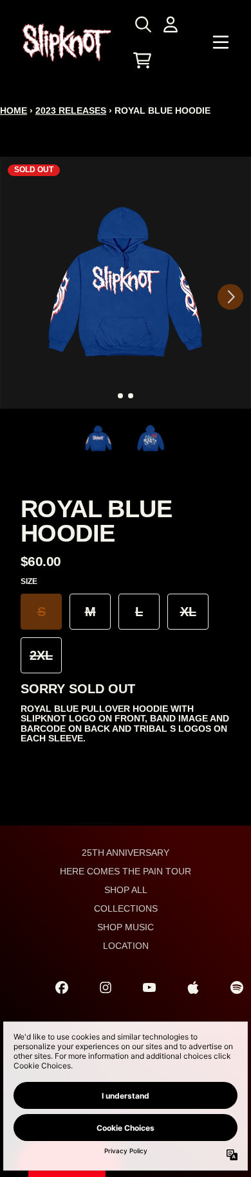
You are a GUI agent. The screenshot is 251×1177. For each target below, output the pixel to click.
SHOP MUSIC (125, 927)
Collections (126, 908)
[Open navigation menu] (221, 42)
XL (188, 612)
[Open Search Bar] (142, 24)
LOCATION (126, 946)
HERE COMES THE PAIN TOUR (125, 871)
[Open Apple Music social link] (193, 987)
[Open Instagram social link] (105, 987)
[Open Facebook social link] (62, 987)
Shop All (125, 890)
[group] (99, 438)
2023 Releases (70, 110)
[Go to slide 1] (120, 395)
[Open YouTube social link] (149, 987)
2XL (41, 655)
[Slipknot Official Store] (67, 42)
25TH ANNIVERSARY (125, 852)
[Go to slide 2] (130, 395)
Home (13, 110)
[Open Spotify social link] (237, 987)
